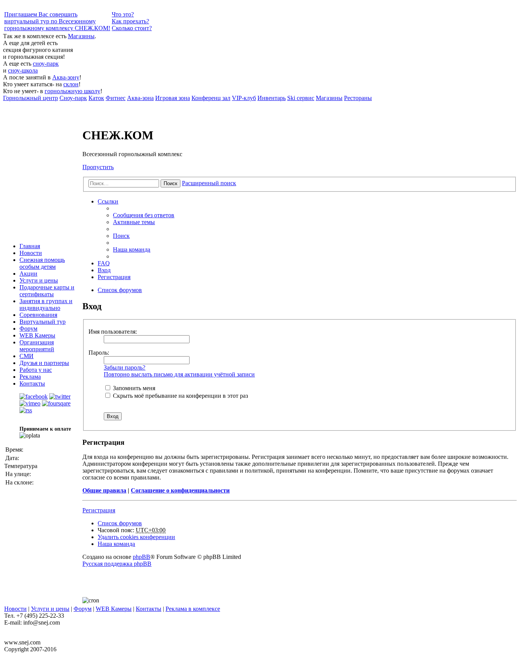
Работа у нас (35, 369)
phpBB (141, 557)
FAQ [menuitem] (104, 263)
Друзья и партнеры (44, 363)
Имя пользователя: (112, 331)
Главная (29, 246)
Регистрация (98, 510)
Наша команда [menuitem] (131, 249)
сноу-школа (23, 70)
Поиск (170, 183)
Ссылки (108, 201)
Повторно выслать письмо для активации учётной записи (179, 374)
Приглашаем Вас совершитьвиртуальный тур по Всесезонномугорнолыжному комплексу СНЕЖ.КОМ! (57, 21)
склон (71, 84)
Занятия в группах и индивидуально (45, 304)
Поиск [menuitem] (121, 235)
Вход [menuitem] (104, 270)
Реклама (30, 376)
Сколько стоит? (132, 28)
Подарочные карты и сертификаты (46, 290)
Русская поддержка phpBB (116, 563)
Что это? (123, 14)
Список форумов (120, 523)
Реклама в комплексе (193, 608)
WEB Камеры (37, 335)
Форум (28, 328)
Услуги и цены (38, 280)
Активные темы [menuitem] (134, 222)
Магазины (81, 36)
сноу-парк (46, 63)
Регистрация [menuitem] (114, 277)
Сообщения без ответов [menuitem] (143, 215)
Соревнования (38, 315)
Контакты (32, 383)
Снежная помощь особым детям (42, 263)
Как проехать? (130, 21)
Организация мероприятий (36, 345)
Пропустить (98, 167)
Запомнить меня (133, 388)
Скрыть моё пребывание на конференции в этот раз (179, 395)
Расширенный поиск (209, 183)
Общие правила (104, 490)
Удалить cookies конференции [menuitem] (136, 537)
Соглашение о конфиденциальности (180, 490)
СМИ (26, 356)
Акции (28, 273)
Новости (30, 253)
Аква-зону (65, 77)
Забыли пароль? (124, 367)
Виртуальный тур (42, 321)
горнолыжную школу (72, 91)
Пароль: (98, 352)
